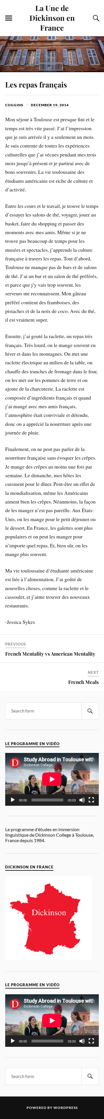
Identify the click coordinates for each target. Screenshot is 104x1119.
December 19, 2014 (50, 105)
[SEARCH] (90, 710)
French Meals (83, 682)
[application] (52, 779)
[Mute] (82, 800)
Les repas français (36, 84)
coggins (14, 105)
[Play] (13, 800)
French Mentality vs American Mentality (50, 653)
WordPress (65, 1107)
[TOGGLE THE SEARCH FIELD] (95, 18)
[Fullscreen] (91, 800)
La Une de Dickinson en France (52, 17)
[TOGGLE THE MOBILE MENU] (8, 18)
